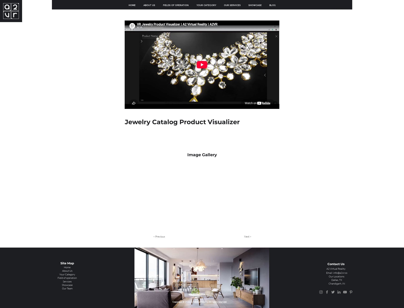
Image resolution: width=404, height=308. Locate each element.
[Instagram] (321, 292)
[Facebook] (327, 292)
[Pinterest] (351, 292)
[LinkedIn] (339, 292)
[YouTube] (345, 292)
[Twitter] (333, 292)
